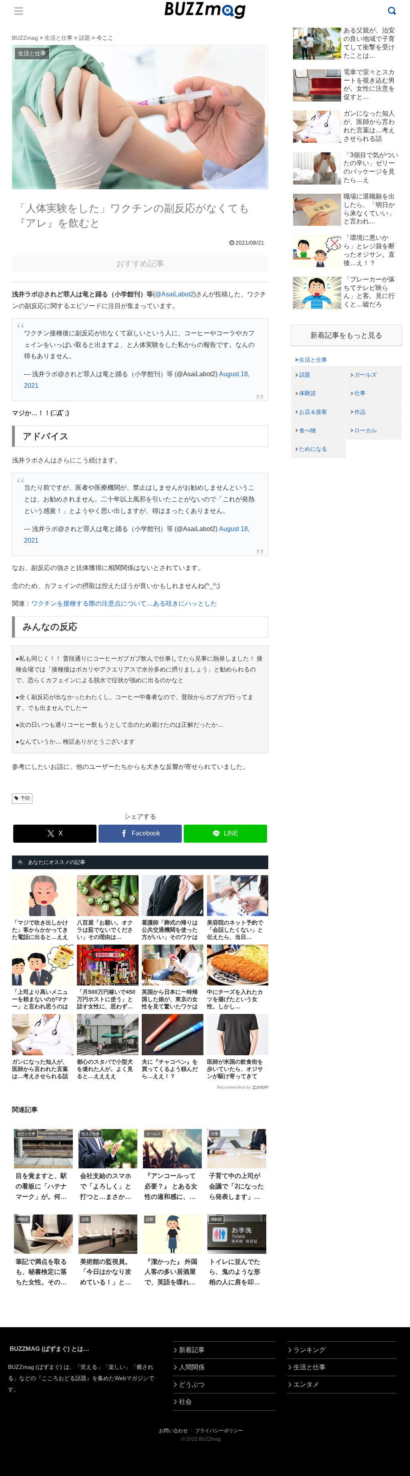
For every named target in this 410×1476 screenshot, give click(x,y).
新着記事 (192, 1349)
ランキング (309, 1349)
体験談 (307, 393)
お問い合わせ (173, 1430)
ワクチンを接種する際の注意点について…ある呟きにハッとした (124, 603)
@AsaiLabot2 (174, 294)
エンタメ (306, 1384)
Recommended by (234, 1087)
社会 (185, 1401)
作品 (360, 412)
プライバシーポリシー (219, 1430)
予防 (25, 798)
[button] (26, 1306)
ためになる (313, 449)
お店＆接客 (313, 412)
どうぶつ (192, 1384)
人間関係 (192, 1367)
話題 (304, 374)
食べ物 (307, 430)
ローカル (365, 430)
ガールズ (365, 374)
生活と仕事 (313, 360)
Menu (19, 11)
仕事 (360, 393)
